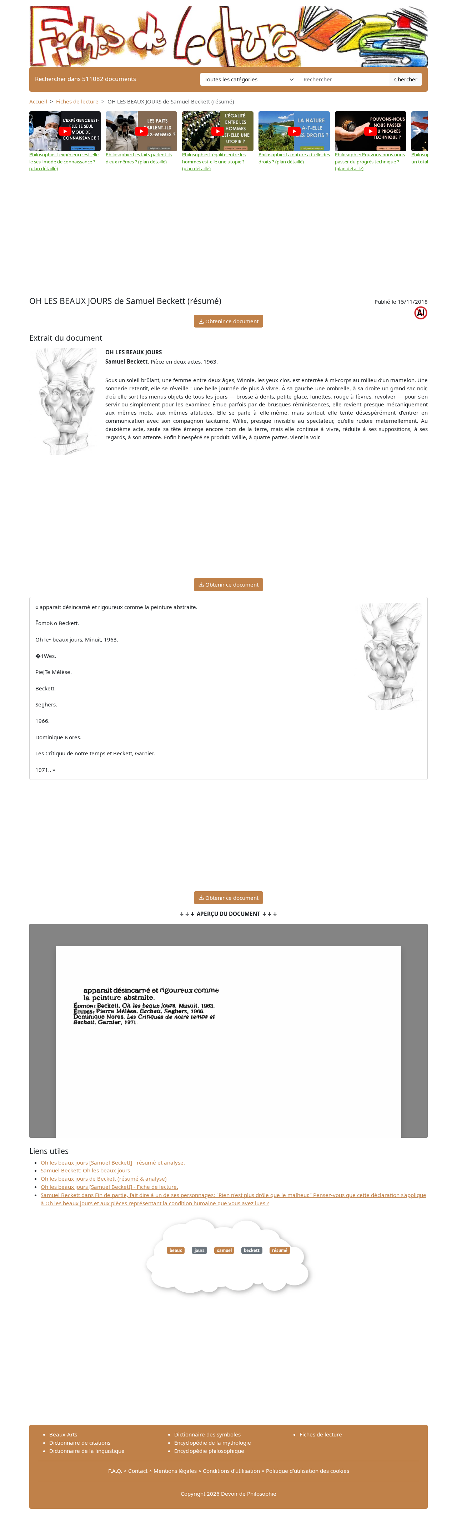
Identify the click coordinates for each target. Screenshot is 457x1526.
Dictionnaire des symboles (207, 1434)
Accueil (38, 101)
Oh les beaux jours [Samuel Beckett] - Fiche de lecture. (109, 1186)
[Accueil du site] (228, 32)
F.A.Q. (115, 1470)
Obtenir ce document (231, 321)
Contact (137, 1470)
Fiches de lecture (77, 101)
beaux (176, 1250)
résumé (279, 1250)
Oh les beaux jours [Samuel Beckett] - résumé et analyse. (113, 1162)
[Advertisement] (228, 241)
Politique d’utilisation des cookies (307, 1470)
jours (200, 1250)
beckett (252, 1250)
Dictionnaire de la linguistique (87, 1450)
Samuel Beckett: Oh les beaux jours (85, 1170)
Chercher (405, 79)
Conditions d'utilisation (231, 1470)
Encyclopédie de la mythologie (212, 1442)
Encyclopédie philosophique (209, 1450)
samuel (224, 1250)
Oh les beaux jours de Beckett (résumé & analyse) (104, 1178)
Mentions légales (175, 1470)
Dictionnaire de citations (79, 1442)
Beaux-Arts (63, 1434)
